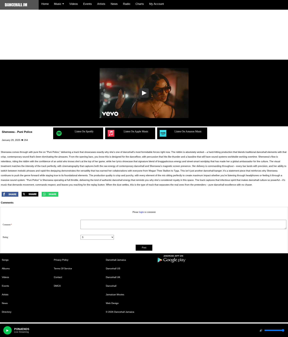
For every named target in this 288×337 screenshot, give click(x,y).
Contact (58, 277)
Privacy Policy (61, 259)
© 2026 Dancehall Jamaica (120, 311)
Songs (5, 259)
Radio (126, 4)
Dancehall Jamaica (116, 259)
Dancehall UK (113, 277)
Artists (101, 4)
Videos (73, 4)
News (114, 4)
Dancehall (111, 285)
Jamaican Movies (115, 294)
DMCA (57, 285)
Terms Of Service (63, 268)
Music (58, 4)
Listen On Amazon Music (188, 131)
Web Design (112, 303)
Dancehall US (113, 268)
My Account (156, 4)
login (141, 212)
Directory (6, 311)
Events (87, 4)
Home (45, 4)
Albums (6, 268)
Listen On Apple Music (136, 131)
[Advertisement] (144, 34)
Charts (140, 4)
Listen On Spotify (84, 131)
